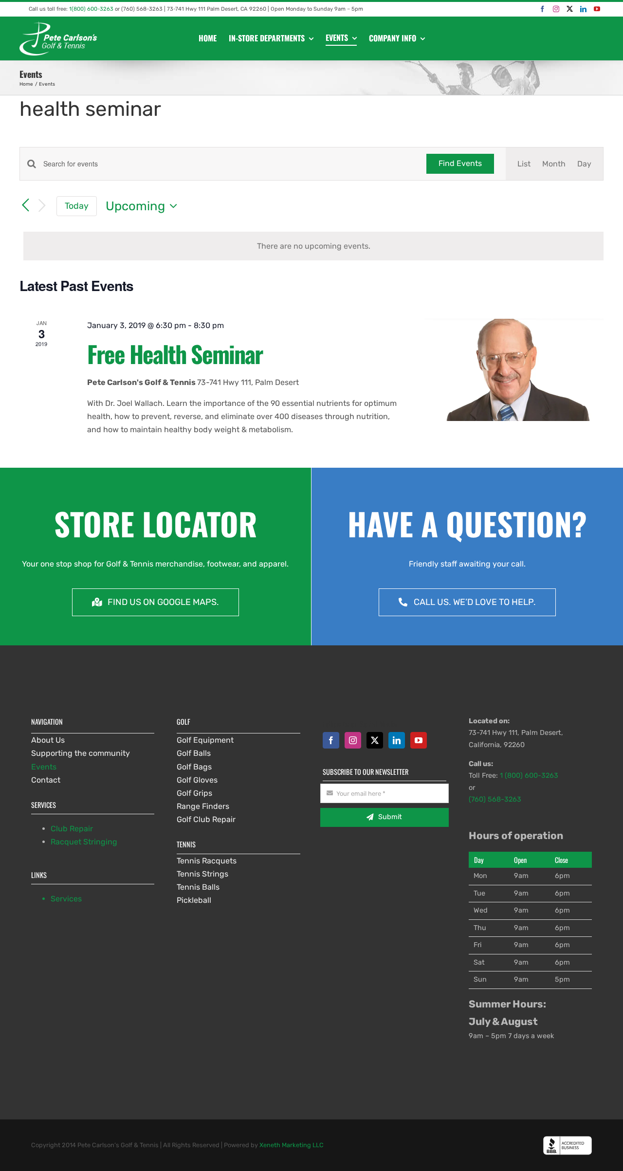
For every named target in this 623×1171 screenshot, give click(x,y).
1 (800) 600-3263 (529, 775)
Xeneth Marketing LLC (291, 1145)
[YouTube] (597, 9)
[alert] (313, 246)
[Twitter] (570, 9)
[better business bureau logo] (567, 1139)
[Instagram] (556, 9)
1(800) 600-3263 (91, 9)
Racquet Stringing (84, 841)
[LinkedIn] (583, 9)
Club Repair (72, 828)
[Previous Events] (25, 206)
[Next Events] (42, 206)
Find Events (460, 163)
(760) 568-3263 (495, 799)
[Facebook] (542, 9)
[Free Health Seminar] (514, 370)
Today (77, 206)
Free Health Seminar (174, 353)
